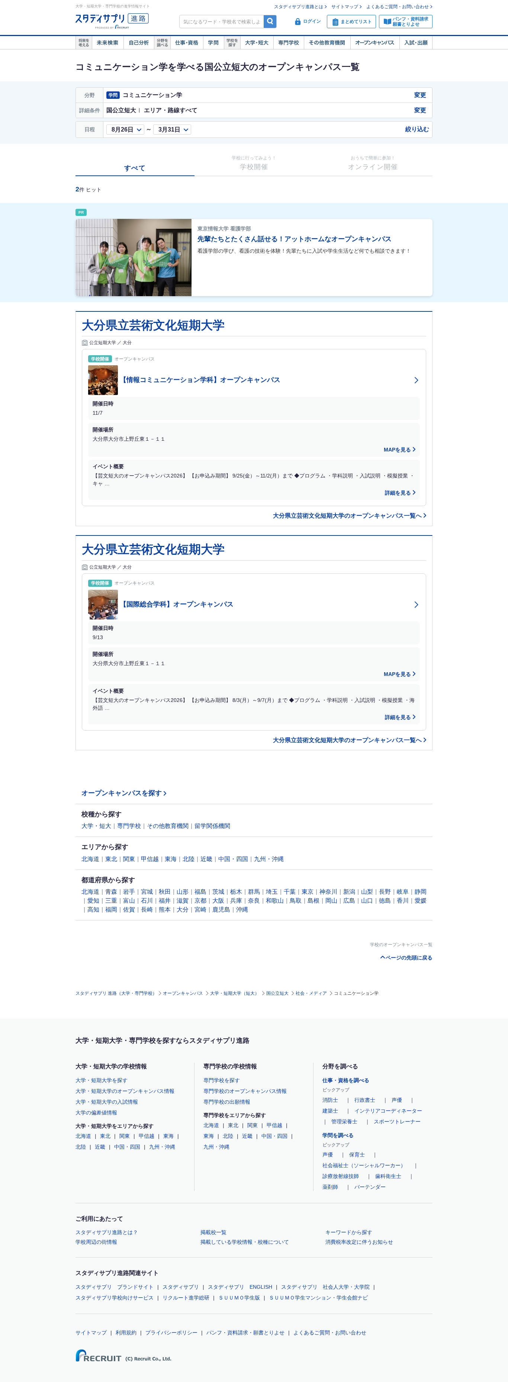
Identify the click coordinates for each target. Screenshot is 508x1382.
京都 (200, 900)
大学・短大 (256, 42)
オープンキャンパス (374, 42)
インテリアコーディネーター (388, 1111)
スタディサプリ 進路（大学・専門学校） (116, 993)
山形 (183, 892)
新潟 (349, 892)
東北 (111, 859)
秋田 (165, 892)
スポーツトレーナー (397, 1121)
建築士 (330, 1111)
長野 (385, 892)
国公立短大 (277, 993)
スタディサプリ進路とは (298, 6)
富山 (129, 900)
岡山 (331, 900)
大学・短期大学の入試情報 (106, 1102)
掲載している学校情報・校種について (244, 1242)
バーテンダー (370, 1187)
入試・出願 (416, 42)
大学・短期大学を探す (101, 1080)
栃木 (236, 892)
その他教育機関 (327, 42)
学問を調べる (338, 1135)
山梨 (367, 892)
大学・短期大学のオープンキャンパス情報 (124, 1091)
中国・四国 (233, 859)
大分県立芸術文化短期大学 (153, 325)
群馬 (254, 892)
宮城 (147, 892)
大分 (183, 909)
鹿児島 (221, 909)
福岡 (111, 909)
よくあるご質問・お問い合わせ (397, 6)
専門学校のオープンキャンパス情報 (245, 1091)
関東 (129, 859)
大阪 (218, 900)
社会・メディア (311, 993)
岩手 (129, 892)
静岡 (421, 892)
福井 (165, 900)
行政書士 (364, 1100)
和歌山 (275, 900)
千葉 (290, 892)
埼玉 (272, 892)
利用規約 (126, 1333)
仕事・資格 (186, 42)
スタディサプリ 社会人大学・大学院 (325, 1287)
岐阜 (403, 892)
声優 (397, 1100)
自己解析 (138, 42)
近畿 (206, 859)
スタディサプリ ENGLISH (240, 1287)
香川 (403, 900)
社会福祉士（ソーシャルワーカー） (364, 1165)
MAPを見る (397, 450)
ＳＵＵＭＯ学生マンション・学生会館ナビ (318, 1298)
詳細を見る (398, 493)
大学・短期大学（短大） (234, 993)
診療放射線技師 (340, 1176)
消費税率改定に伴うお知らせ (359, 1242)
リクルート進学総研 (186, 1298)
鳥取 (296, 900)
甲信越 (150, 859)
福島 (200, 892)
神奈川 (328, 892)
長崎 (147, 909)
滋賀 (183, 900)
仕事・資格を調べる (345, 1080)
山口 (367, 900)
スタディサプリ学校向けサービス (114, 1298)
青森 (111, 892)
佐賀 (129, 909)
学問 (213, 42)
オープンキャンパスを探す (121, 793)
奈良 (254, 900)
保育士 (357, 1155)
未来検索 (107, 42)
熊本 (165, 909)
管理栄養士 (344, 1121)
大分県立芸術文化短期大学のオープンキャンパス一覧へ (347, 515)
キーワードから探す (348, 1232)
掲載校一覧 (213, 1232)
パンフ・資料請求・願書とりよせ (245, 1333)
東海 (171, 859)
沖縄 (242, 909)
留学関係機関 (212, 826)
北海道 (90, 859)
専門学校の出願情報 (226, 1102)
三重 (111, 900)
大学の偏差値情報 (96, 1113)
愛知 (93, 900)
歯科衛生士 (388, 1176)
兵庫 (236, 900)
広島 (349, 900)
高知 (93, 909)
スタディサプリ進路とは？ (106, 1232)
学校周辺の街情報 (96, 1242)
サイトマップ (344, 6)
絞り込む (417, 129)
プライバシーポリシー (171, 1333)
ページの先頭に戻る (409, 958)
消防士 (330, 1100)
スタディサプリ (181, 1287)
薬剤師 (330, 1187)
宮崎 (200, 909)
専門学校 (288, 42)
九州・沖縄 (269, 859)
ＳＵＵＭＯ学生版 (239, 1298)
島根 (313, 900)
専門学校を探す (221, 1080)
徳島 (385, 900)
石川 (147, 900)
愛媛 (421, 900)
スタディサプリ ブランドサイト (114, 1287)
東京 (308, 892)
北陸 (188, 859)
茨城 (218, 892)
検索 (270, 21)
